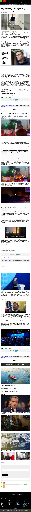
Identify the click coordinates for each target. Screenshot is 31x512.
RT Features (3, 394)
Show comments (15, 109)
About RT (24, 502)
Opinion (9, 501)
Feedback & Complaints (26, 505)
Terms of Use (24, 500)
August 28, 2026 (21, 211)
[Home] (1, 1)
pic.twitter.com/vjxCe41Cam (20, 209)
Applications (17, 501)
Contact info (24, 504)
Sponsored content (18, 504)
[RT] (10, 494)
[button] (15, 174)
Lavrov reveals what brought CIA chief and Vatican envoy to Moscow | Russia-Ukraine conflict (16, 4)
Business (2, 503)
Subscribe (4, 474)
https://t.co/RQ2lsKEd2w (13, 158)
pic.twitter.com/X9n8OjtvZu (23, 158)
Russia (4, 257)
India (1, 505)
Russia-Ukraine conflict (9, 257)
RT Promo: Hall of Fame (26, 503)
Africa (1, 504)
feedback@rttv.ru (3, 106)
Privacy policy (24, 501)
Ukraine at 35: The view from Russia (7, 450)
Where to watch (17, 502)
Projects (9, 504)
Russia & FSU (5, 111)
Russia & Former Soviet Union (4, 502)
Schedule (17, 503)
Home (2, 111)
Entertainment (10, 502)
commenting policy (9, 105)
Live (16, 500)
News (1, 500)
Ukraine (15, 257)
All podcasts (28, 479)
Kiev (1, 257)
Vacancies (24, 506)
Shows (9, 503)
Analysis (9, 500)
